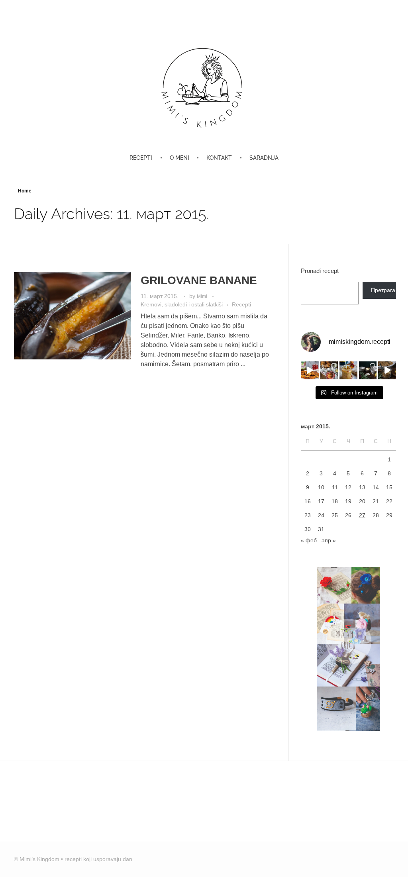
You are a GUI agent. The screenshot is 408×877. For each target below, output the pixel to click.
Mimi (202, 296)
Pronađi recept (320, 270)
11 (335, 487)
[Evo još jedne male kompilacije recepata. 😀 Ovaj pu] (329, 370)
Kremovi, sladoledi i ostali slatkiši (182, 304)
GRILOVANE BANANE (199, 280)
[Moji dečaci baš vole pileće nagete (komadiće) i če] (310, 370)
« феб (309, 540)
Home (24, 191)
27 (362, 515)
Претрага (383, 290)
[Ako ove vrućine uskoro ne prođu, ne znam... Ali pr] (348, 370)
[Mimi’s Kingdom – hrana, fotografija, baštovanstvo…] (204, 87)
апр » (329, 540)
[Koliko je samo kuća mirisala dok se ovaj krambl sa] (368, 370)
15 (389, 487)
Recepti (241, 304)
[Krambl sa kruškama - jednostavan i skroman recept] (387, 370)
